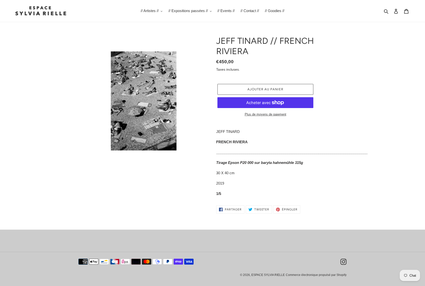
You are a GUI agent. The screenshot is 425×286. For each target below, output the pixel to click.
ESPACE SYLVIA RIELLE (268, 275)
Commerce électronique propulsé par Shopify (316, 275)
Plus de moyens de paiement (265, 114)
